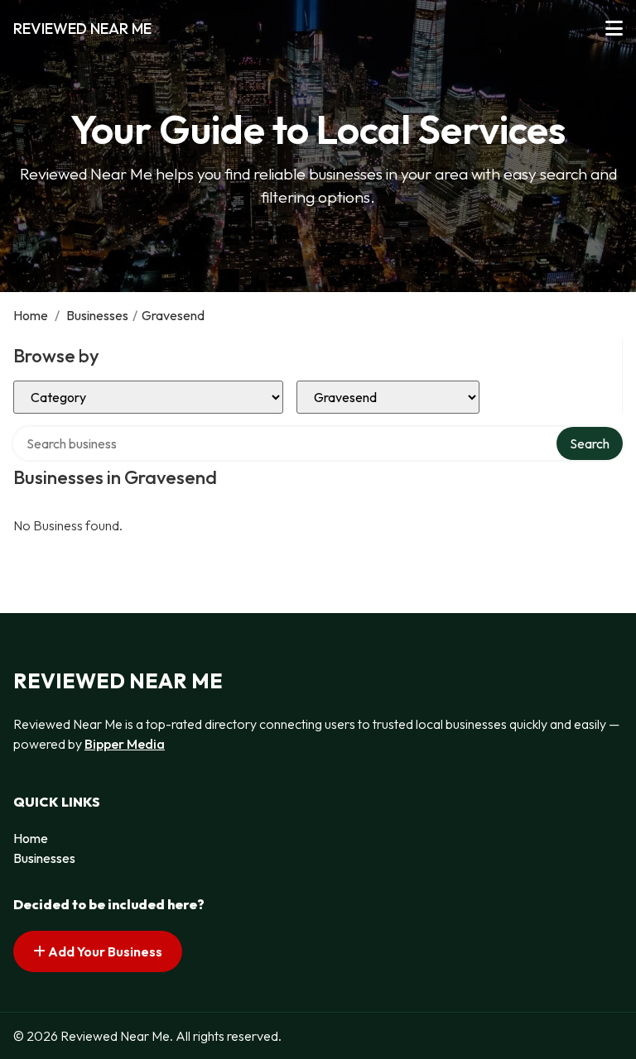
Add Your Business (104, 951)
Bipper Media (124, 744)
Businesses (97, 315)
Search (590, 443)
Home (30, 315)
